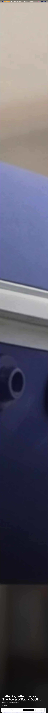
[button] (13, 1)
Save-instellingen (40, 709)
